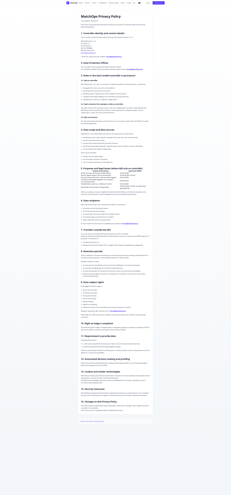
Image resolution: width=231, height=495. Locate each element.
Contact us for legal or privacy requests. (92, 421)
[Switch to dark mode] (134, 3)
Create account (158, 3)
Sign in (148, 3)
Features (87, 3)
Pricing (94, 3)
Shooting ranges (114, 3)
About (123, 3)
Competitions (103, 3)
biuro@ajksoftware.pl (88, 53)
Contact (129, 3)
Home (81, 3)
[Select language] (140, 2)
